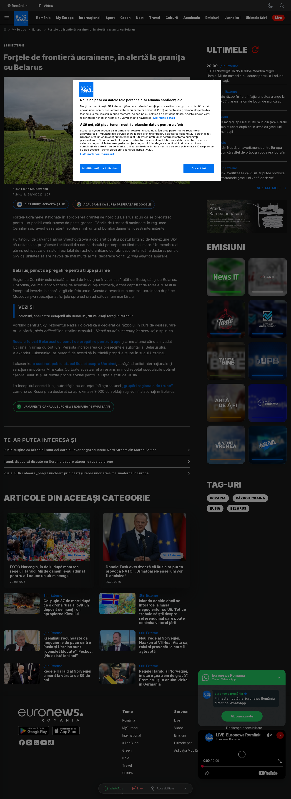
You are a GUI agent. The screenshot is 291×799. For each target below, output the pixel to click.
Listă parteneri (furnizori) (97, 154)
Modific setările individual (100, 168)
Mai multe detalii (164, 117)
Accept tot (199, 168)
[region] (147, 130)
